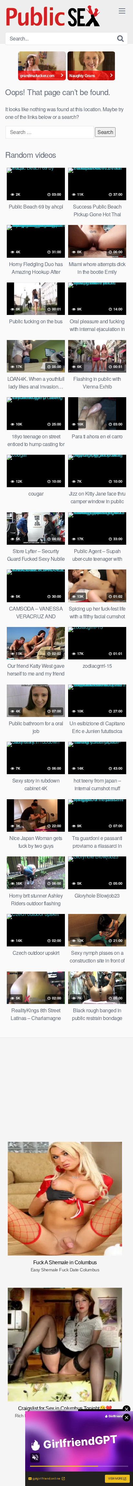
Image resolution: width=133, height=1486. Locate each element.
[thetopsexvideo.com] (53, 16)
